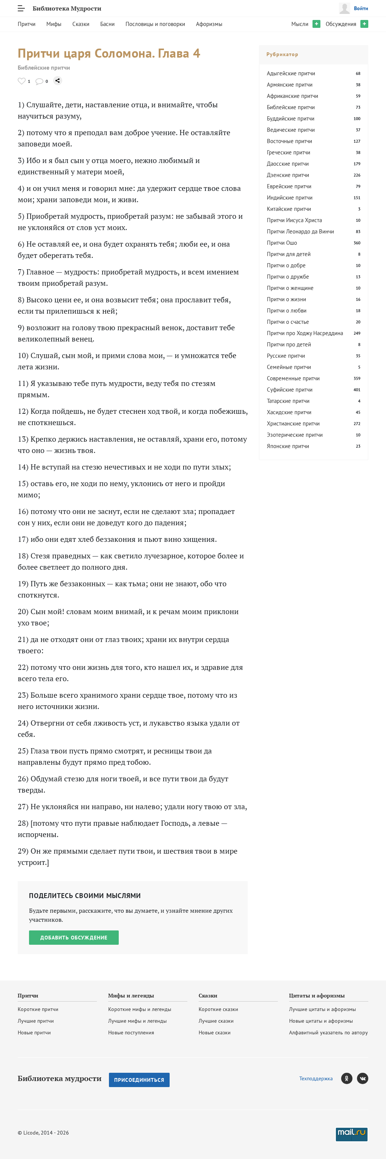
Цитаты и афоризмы (317, 995)
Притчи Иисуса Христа (294, 220)
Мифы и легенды (131, 995)
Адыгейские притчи (291, 73)
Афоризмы (209, 23)
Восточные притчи (289, 141)
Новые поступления (131, 1032)
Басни (107, 23)
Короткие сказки (218, 1009)
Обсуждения (341, 23)
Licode (30, 1132)
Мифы (53, 23)
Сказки (80, 23)
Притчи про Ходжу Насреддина (305, 333)
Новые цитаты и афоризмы (321, 1020)
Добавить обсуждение (73, 937)
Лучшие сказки (216, 1020)
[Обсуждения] (39, 81)
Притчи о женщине (290, 287)
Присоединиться (139, 1080)
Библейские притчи (44, 67)
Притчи (26, 23)
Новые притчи (34, 1032)
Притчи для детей (289, 254)
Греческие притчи (288, 152)
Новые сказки (215, 1032)
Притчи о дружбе (288, 276)
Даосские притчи (288, 163)
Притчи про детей (289, 344)
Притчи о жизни (286, 299)
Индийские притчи (289, 197)
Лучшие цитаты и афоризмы (322, 1009)
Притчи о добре (286, 265)
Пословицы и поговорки (155, 23)
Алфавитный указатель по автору (328, 1032)
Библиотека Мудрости (67, 8)
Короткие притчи (38, 1009)
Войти (361, 8)
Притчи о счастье (288, 321)
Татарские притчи (288, 400)
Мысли (299, 23)
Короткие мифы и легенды (139, 1009)
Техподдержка (316, 1078)
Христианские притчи (293, 423)
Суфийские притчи (289, 389)
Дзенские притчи (288, 174)
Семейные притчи (289, 367)
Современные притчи (293, 378)
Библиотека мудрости (59, 1078)
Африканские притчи (292, 95)
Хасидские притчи (289, 412)
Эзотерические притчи (295, 434)
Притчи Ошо (282, 242)
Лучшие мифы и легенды (137, 1020)
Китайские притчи (289, 208)
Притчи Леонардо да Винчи (300, 231)
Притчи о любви (286, 310)
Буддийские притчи (290, 118)
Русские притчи (286, 355)
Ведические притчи (291, 129)
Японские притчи (288, 446)
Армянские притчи (289, 84)
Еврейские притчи (289, 186)
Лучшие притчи (36, 1020)
